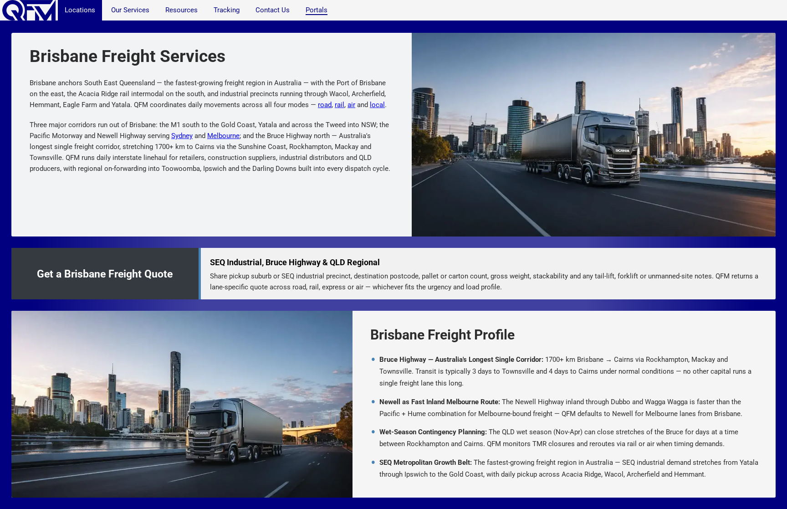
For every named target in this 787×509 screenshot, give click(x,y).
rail (339, 105)
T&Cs (459, 503)
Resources (181, 10)
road (325, 105)
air (351, 105)
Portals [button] (316, 10)
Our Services (130, 10)
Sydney (182, 136)
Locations (80, 10)
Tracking (227, 10)
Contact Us (273, 10)
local (377, 105)
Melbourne (223, 136)
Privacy (439, 503)
